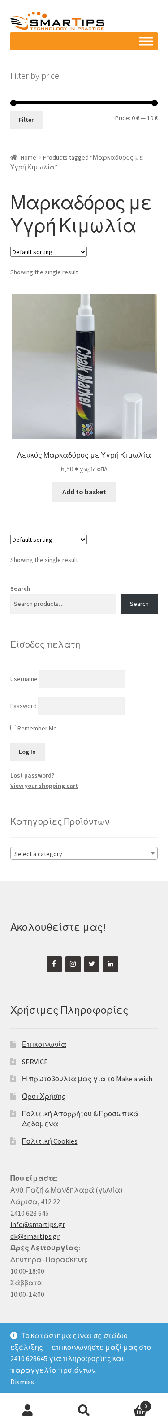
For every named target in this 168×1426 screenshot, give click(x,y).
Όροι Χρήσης (44, 1096)
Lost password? (32, 775)
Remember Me (36, 728)
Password (23, 705)
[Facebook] (54, 964)
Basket (129, 1402)
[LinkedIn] (110, 964)
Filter (26, 120)
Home (28, 157)
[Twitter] (91, 964)
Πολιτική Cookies (50, 1140)
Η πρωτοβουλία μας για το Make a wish (87, 1078)
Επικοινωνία (44, 1044)
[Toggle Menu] (146, 41)
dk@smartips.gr (35, 1236)
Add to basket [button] (84, 491)
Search (20, 588)
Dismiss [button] (22, 1381)
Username (24, 679)
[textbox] (84, 853)
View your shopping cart (44, 786)
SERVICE (35, 1061)
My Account (28, 1411)
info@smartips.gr (37, 1224)
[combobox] (84, 853)
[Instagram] (73, 964)
